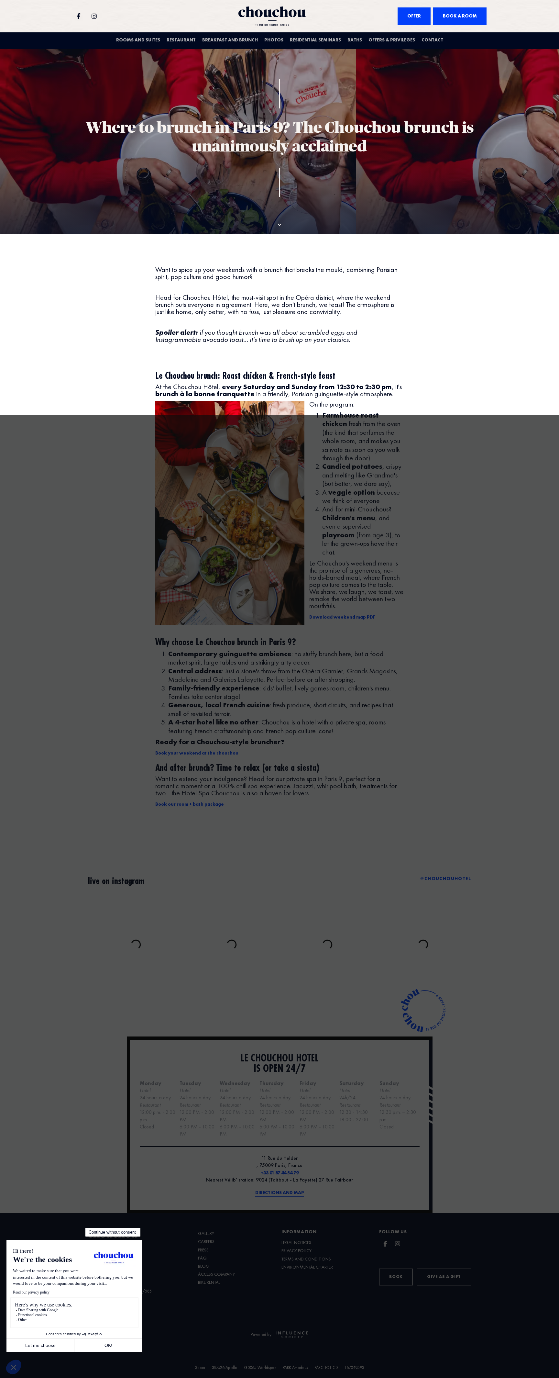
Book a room (460, 16)
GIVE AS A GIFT (444, 1277)
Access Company (216, 1274)
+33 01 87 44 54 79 (280, 1173)
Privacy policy (296, 1251)
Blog (203, 1266)
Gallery (206, 1233)
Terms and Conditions (306, 1259)
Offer (414, 16)
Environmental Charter (307, 1267)
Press (203, 1250)
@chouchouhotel (445, 879)
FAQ (202, 1258)
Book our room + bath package (189, 804)
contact (432, 40)
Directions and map (279, 1193)
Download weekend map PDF (342, 617)
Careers (206, 1241)
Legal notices (296, 1242)
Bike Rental (209, 1282)
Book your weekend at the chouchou (196, 753)
